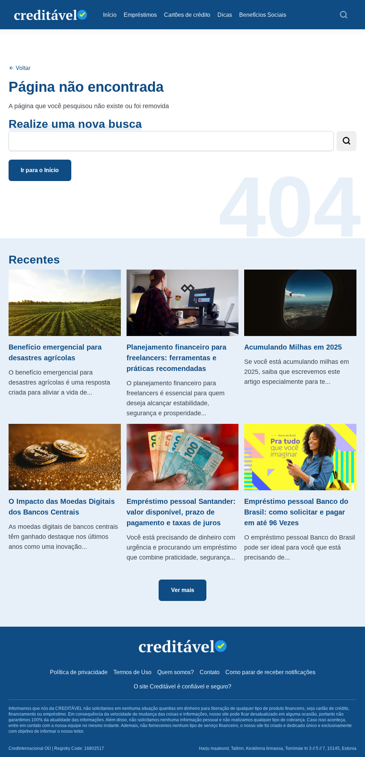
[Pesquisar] (343, 15)
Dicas (224, 15)
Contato (210, 672)
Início (110, 15)
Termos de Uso (132, 672)
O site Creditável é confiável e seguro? (182, 686)
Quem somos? (175, 672)
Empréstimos (140, 15)
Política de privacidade (79, 672)
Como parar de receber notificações (270, 672)
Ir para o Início (40, 170)
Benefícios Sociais (262, 15)
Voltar (22, 68)
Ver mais (182, 590)
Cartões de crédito (187, 15)
